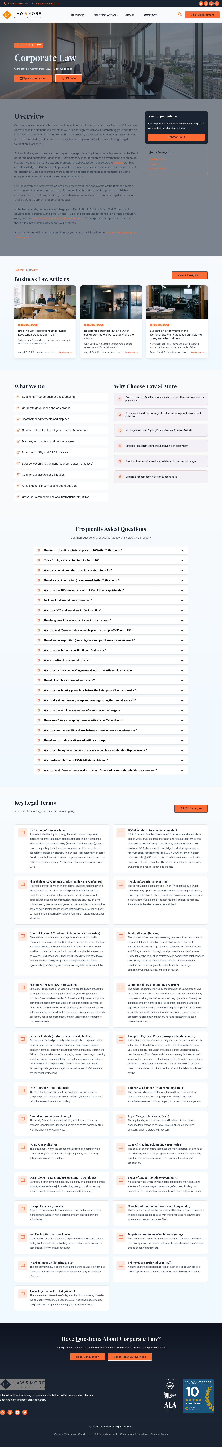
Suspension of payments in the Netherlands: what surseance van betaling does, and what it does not (176, 334)
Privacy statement (106, 1434)
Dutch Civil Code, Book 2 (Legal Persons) (58, 218)
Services (77, 15)
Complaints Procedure (134, 1434)
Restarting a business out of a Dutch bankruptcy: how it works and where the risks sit (109, 334)
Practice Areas (105, 15)
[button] (179, 14)
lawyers (118, 162)
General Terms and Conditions (73, 1434)
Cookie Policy (159, 1434)
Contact (150, 15)
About (130, 15)
